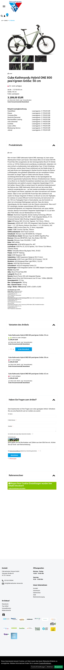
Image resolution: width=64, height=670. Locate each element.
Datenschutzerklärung (15, 451)
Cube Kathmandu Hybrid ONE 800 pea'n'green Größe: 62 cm (28, 374)
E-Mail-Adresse (11, 420)
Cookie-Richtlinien (45, 663)
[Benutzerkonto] (4, 16)
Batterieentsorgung (39, 597)
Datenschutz (37, 592)
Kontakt (35, 588)
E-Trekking (12, 20)
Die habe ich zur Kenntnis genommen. (22, 451)
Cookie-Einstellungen (38, 667)
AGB (34, 595)
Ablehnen (50, 667)
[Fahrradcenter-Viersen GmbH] (15, 6)
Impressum (36, 590)
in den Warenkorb (23, 349)
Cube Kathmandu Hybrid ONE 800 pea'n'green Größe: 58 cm (28, 357)
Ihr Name (10, 414)
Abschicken (14, 455)
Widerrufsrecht (6, 610)
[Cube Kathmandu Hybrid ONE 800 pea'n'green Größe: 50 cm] (31, 40)
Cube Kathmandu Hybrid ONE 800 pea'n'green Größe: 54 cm (28, 335)
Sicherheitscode (12, 437)
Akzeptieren (58, 667)
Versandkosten (27, 100)
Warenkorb (5, 604)
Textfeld (10, 426)
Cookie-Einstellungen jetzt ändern (16, 488)
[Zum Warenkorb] (7, 16)
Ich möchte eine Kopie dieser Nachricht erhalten (19, 434)
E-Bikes (6, 20)
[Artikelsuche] (2, 16)
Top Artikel (5, 606)
